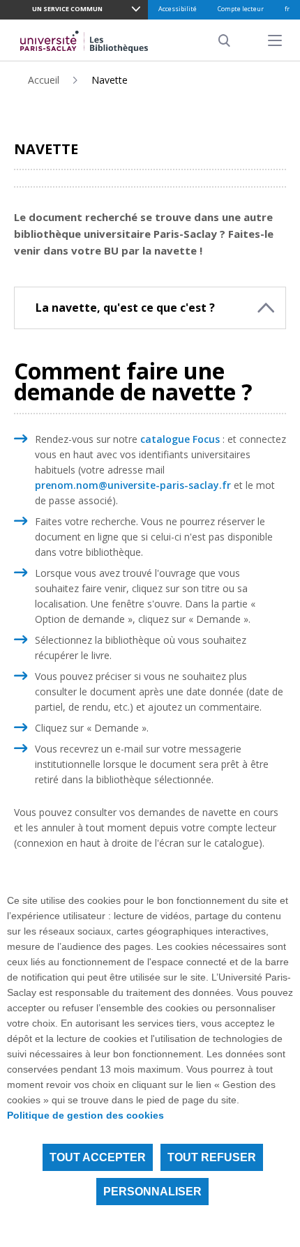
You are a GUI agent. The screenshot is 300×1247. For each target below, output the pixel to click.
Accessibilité (177, 8)
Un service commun (67, 8)
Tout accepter (98, 1157)
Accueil (43, 79)
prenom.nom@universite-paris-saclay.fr (133, 485)
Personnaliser (152, 1191)
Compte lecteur (241, 8)
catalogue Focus (180, 439)
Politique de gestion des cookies (85, 1115)
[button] (150, 307)
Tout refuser (211, 1157)
